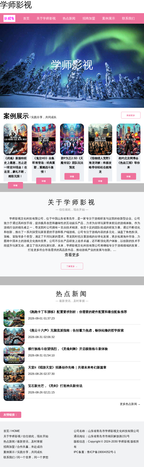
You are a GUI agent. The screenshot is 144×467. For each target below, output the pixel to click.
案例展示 (108, 18)
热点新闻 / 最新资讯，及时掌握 (23, 441)
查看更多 (72, 255)
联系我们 (128, 18)
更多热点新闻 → (130, 403)
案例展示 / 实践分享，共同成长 (23, 452)
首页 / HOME (12, 430)
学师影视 (16, 4)
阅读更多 (131, 115)
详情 (15, 185)
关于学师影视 (46, 18)
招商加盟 (89, 18)
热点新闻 (69, 18)
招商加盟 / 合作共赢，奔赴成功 (23, 446)
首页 (26, 18)
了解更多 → (72, 266)
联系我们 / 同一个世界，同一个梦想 (26, 457)
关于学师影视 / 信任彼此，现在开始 (26, 436)
